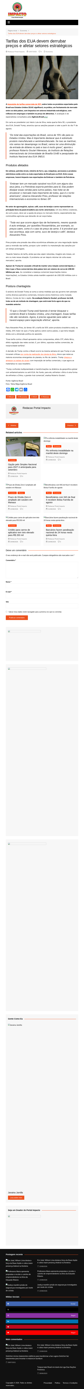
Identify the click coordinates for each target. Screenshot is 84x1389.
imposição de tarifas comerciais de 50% (25, 104)
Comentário (11, 560)
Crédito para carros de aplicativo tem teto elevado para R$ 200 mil (21, 532)
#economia (23, 397)
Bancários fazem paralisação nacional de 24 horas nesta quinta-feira (60, 532)
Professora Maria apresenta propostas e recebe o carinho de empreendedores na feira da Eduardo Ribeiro (56, 1273)
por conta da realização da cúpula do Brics (38, 354)
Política (57, 1383)
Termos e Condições (70, 1383)
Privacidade (48, 1383)
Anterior (13, 425)
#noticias (46, 397)
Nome (8, 582)
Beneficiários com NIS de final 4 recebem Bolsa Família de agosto (60, 500)
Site (7, 602)
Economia (49, 52)
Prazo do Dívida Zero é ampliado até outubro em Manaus (20, 500)
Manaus (21, 493)
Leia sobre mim (16, 1198)
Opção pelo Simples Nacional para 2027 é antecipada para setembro (22, 467)
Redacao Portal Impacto (16, 52)
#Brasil (11, 397)
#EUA (35, 397)
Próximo (70, 425)
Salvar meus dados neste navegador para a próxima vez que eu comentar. (35, 612)
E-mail (9, 592)
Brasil (49, 446)
